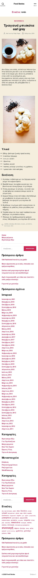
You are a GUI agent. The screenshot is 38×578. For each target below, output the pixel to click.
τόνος (27, 528)
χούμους (4, 533)
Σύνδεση (5, 462)
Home (4, 235)
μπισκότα (29, 224)
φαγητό (4, 531)
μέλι (23, 515)
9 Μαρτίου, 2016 (29, 33)
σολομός (23, 522)
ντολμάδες (20, 520)
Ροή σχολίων (7, 467)
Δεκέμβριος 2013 (8, 399)
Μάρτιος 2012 (7, 423)
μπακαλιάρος (6, 520)
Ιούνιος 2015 (6, 375)
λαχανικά (13, 515)
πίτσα (33, 520)
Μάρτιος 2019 (7, 313)
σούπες (4, 525)
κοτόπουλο (5, 515)
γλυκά (29, 511)
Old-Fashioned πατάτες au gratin (14, 259)
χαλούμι (27, 531)
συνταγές (10, 525)
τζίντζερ (22, 528)
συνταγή (7, 226)
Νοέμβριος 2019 (8, 302)
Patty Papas (17, 33)
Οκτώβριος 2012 (8, 410)
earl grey (11, 224)
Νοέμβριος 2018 (8, 321)
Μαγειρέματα (7, 237)
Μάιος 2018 (6, 329)
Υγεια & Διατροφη (9, 452)
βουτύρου (17, 224)
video (18, 511)
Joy (3, 511)
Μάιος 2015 (6, 377)
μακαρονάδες (32, 515)
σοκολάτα (15, 522)
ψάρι (9, 533)
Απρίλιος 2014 (7, 391)
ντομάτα (27, 520)
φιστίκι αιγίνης (11, 531)
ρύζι (3, 522)
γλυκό (4, 513)
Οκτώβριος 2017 (8, 342)
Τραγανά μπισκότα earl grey (19, 27)
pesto (14, 511)
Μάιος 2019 (6, 310)
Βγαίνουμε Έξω (8, 240)
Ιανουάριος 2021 (8, 299)
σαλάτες (7, 522)
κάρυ (21, 513)
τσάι (11, 226)
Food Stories (19, 4)
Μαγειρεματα (19, 21)
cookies (6, 224)
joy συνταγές (8, 511)
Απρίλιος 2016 (7, 348)
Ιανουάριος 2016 (8, 356)
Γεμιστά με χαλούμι (10, 284)
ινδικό (17, 513)
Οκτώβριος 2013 (8, 404)
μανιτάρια (15, 518)
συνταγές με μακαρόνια (22, 525)
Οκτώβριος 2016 (8, 345)
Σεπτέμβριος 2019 (9, 307)
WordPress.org (7, 470)
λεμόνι (19, 515)
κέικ (25, 513)
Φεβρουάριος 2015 (9, 385)
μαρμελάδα (24, 518)
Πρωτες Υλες (7, 449)
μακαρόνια (6, 517)
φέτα (31, 528)
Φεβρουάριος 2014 (9, 396)
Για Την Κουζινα (8, 441)
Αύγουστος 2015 (8, 369)
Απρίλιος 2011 (7, 429)
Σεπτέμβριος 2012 (9, 413)
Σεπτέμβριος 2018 (9, 323)
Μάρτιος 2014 (7, 394)
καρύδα (29, 513)
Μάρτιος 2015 (7, 383)
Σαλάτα (24, 511)
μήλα (26, 515)
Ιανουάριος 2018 (8, 334)
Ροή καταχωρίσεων (9, 465)
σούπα (29, 522)
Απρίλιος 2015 (7, 380)
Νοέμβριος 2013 (8, 402)
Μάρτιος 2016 (7, 350)
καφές (23, 224)
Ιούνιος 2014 (6, 388)
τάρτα (16, 528)
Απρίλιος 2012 (7, 421)
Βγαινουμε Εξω (8, 439)
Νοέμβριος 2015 (8, 361)
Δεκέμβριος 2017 (8, 337)
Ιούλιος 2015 (7, 372)
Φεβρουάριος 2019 (9, 315)
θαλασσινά (11, 513)
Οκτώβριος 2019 (8, 304)
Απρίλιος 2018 (7, 331)
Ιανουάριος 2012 (8, 426)
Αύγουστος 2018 (8, 326)
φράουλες (19, 531)
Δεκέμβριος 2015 (8, 358)
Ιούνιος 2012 (6, 415)
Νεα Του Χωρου (8, 447)
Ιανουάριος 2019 (8, 318)
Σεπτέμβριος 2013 (9, 407)
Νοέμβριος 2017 (8, 340)
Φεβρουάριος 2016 (9, 353)
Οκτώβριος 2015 (8, 364)
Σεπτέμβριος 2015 (9, 367)
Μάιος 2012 (6, 418)
